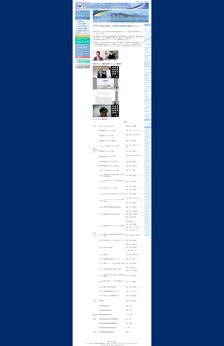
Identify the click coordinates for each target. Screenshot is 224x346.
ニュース (82, 13)
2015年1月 (147, 228)
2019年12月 (147, 210)
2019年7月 (147, 213)
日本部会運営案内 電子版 (82, 36)
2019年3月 (147, 215)
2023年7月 (147, 164)
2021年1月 (147, 201)
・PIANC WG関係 (81, 26)
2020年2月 (147, 208)
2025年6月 (147, 133)
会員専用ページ (82, 57)
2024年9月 (147, 146)
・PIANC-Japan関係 (82, 28)
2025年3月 (147, 138)
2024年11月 (147, 145)
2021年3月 (147, 199)
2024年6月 (147, 150)
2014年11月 (147, 230)
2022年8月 (147, 177)
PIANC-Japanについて (82, 18)
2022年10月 (147, 174)
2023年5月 (147, 167)
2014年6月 (147, 235)
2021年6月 (147, 196)
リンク (82, 50)
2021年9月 (147, 191)
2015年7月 (147, 223)
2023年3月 (147, 169)
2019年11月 (147, 211)
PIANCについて (82, 16)
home (82, 11)
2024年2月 (147, 157)
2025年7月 (147, 131)
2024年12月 (147, 143)
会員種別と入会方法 (82, 30)
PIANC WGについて (82, 45)
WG (145, 122)
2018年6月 (147, 218)
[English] (146, 2)
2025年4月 (147, 136)
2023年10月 (147, 160)
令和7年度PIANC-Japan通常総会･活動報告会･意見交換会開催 (147, 63)
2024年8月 (147, 148)
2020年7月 (147, 206)
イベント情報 (147, 124)
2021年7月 (147, 194)
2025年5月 (147, 135)
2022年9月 (147, 176)
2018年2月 (147, 220)
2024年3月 (147, 155)
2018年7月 (147, 216)
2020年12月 (147, 203)
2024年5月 (147, 152)
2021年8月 (147, 193)
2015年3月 (147, 225)
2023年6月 (147, 165)
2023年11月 (147, 158)
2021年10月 (147, 189)
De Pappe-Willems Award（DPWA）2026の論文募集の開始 (147, 98)
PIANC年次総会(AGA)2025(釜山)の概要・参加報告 (147, 73)
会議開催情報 (80, 21)
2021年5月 (147, 198)
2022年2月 (147, 184)
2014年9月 (147, 234)
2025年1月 (147, 141)
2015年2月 (147, 227)
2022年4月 (147, 181)
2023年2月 (147, 170)
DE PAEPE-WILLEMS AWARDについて (82, 42)
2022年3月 (147, 182)
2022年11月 (147, 172)
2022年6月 (147, 179)
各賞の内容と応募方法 (82, 47)
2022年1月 (147, 186)
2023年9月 (147, 162)
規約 (78, 33)
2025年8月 (147, 129)
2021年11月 (147, 187)
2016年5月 (147, 222)
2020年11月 (147, 204)
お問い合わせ (82, 54)
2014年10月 (147, 232)
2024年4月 (147, 153)
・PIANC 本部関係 (81, 23)
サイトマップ (82, 52)
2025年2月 (147, 140)
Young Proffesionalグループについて (82, 39)
